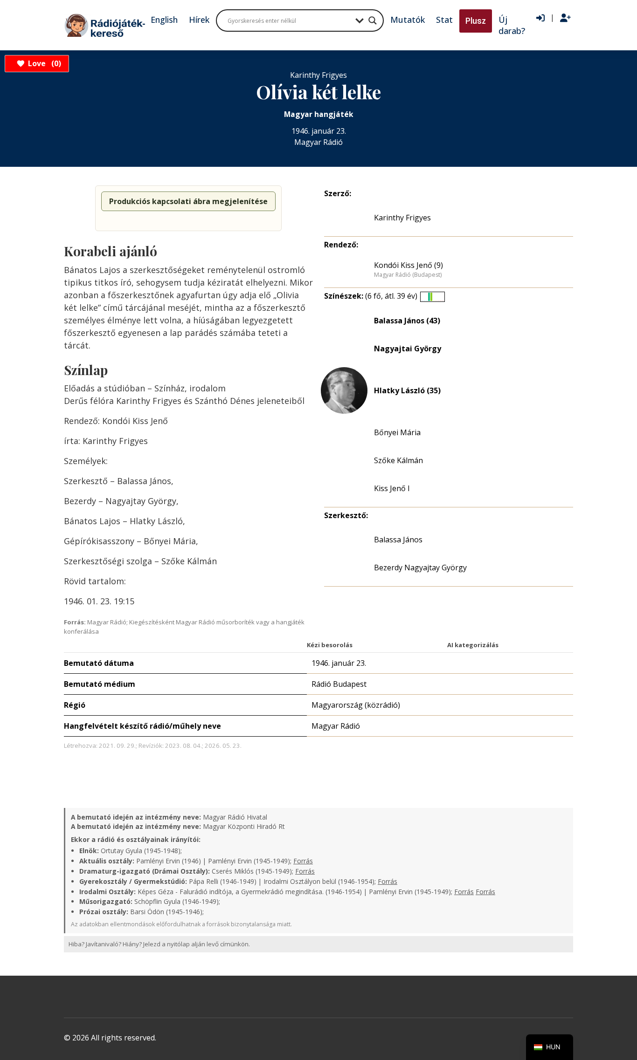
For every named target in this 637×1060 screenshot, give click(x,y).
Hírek (199, 19)
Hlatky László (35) (407, 390)
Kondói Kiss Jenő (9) (408, 265)
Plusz (475, 21)
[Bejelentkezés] (540, 18)
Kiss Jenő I (392, 488)
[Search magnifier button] (372, 20)
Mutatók (407, 19)
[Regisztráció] (565, 18)
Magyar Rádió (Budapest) (408, 275)
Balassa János (398, 539)
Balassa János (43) (407, 320)
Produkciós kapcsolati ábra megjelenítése (188, 201)
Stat (444, 19)
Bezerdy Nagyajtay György (420, 567)
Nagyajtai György (407, 348)
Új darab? (512, 25)
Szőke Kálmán (398, 460)
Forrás (303, 860)
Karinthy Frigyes (402, 217)
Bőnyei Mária (397, 432)
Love (43, 63)
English (164, 19)
